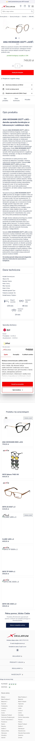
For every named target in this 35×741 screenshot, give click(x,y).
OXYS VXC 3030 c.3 (9, 604)
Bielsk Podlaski (22, 701)
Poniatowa (4, 722)
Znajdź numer (22, 646)
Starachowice (21, 731)
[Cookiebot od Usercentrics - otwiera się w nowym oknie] (25, 350)
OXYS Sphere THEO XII (10, 474)
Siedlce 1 (20, 726)
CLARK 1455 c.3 (8, 539)
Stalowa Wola (5, 731)
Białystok (20, 699)
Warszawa (4, 733)
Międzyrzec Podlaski (6, 715)
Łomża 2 (20, 710)
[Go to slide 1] (15, 38)
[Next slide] (33, 29)
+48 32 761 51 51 (23, 640)
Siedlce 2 (3, 728)
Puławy (20, 722)
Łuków (20, 713)
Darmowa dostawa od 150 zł (14, 85)
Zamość (3, 737)
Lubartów (3, 708)
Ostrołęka (20, 715)
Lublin (19, 708)
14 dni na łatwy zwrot (12, 89)
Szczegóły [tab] (16, 354)
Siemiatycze (21, 728)
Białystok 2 (4, 701)
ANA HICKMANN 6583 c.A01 (12, 442)
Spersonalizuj (16, 390)
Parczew (20, 719)
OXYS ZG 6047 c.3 (8, 507)
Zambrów (20, 735)
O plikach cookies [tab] (27, 354)
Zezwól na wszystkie (17, 384)
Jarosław (20, 706)
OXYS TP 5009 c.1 (8, 571)
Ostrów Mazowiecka (23, 717)
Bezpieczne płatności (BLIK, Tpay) (16, 93)
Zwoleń (20, 737)
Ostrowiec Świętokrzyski (7, 717)
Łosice (3, 713)
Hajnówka (21, 704)
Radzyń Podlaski (22, 724)
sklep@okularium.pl (19, 643)
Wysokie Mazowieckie (24, 733)
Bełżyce (3, 697)
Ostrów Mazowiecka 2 (7, 719)
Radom (3, 724)
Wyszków (4, 735)
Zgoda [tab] (6, 354)
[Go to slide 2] (19, 38)
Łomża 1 (3, 710)
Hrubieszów (4, 706)
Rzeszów (3, 726)
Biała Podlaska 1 (22, 697)
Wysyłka (27, 100)
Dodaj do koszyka (17, 72)
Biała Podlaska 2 (5, 699)
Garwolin (3, 704)
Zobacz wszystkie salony (17, 625)
